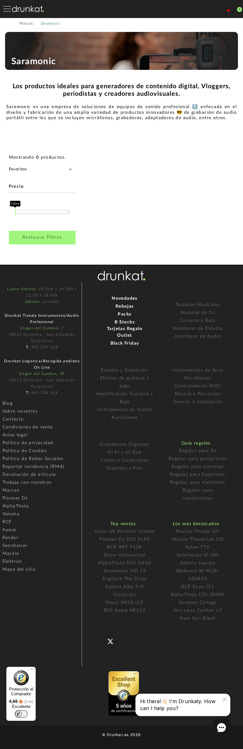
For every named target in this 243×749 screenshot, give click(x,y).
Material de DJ (198, 312)
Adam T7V (197, 547)
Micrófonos (197, 378)
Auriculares (124, 417)
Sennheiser (15, 545)
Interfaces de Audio (198, 336)
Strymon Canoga (198, 602)
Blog (8, 403)
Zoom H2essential (125, 555)
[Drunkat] (28, 9)
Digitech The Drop (124, 579)
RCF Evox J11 (197, 587)
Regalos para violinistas (198, 482)
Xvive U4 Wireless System (125, 531)
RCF (7, 522)
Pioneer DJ (15, 498)
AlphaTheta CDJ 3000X (198, 594)
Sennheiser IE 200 (198, 555)
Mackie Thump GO (197, 531)
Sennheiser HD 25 (124, 571)
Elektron (12, 561)
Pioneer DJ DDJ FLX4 (124, 539)
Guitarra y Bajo (197, 320)
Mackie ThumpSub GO (198, 539)
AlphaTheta (16, 506)
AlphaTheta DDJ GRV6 (124, 563)
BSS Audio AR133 (124, 610)
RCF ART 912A (124, 547)
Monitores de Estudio (197, 328)
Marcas (11, 490)
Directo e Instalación (197, 402)
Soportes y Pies (125, 468)
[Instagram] (138, 640)
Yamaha (11, 514)
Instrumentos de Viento (125, 410)
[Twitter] (112, 643)
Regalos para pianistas (197, 466)
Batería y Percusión (198, 394)
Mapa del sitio (19, 569)
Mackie (11, 553)
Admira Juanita (197, 563)
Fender (10, 538)
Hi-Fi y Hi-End (125, 452)
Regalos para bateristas (197, 474)
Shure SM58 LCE (124, 602)
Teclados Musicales (197, 305)
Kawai (9, 530)
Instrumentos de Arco (197, 370)
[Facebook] (100, 640)
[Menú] (32, 670)
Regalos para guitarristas (198, 459)
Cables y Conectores (125, 460)
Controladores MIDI (197, 386)
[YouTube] (125, 640)
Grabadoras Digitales (124, 444)
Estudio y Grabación (125, 370)
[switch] (21, 714)
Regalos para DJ (197, 451)
